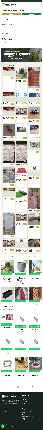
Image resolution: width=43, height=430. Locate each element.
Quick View (7, 268)
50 (32, 386)
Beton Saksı (31, 1)
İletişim (24, 10)
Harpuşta (14, 1)
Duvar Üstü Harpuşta (26, 397)
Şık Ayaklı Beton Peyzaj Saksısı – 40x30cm (35, 278)
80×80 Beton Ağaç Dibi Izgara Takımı (7, 375)
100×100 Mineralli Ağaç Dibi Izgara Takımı (21, 375)
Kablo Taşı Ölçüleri (7, 327)
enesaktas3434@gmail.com (27, 416)
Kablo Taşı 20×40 (7, 352)
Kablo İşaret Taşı (21, 329)
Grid (2, 64)
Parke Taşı (19, 1)
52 (37, 386)
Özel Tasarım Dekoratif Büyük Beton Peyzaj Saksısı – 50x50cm (8, 278)
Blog (20, 10)
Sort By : (11, 256)
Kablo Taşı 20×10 (35, 352)
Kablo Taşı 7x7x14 (21, 352)
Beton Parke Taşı (25, 399)
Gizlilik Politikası (5, 33)
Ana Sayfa (4, 10)
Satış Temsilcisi (5, 22)
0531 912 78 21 (11, 14)
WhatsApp (31, 14)
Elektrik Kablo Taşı (21, 304)
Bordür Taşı (25, 1)
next (40, 387)
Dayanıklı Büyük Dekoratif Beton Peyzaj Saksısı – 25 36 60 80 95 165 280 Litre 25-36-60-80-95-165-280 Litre (21, 279)
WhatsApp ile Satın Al (7, 274)
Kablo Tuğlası (35, 304)
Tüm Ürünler (4, 413)
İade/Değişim (4, 42)
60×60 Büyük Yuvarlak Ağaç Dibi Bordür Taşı (35, 375)
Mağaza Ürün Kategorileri (7, 24)
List (5, 64)
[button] (2, 426)
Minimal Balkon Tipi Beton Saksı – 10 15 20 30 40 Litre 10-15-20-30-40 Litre (7, 305)
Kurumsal (15, 10)
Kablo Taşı (36, 1)
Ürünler (10, 10)
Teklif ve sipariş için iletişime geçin (8, 426)
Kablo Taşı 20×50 (35, 329)
